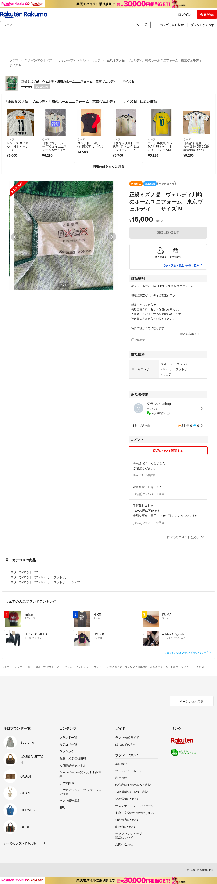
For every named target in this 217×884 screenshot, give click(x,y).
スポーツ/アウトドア (38, 60)
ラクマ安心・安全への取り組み (181, 265)
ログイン (185, 14)
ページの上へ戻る (191, 701)
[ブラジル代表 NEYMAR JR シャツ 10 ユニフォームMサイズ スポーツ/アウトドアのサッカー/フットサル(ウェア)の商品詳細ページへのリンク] (161, 122)
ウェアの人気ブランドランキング (186, 652)
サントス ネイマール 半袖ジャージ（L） (19, 146)
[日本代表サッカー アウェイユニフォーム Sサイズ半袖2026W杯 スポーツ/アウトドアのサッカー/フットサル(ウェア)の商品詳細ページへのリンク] (55, 122)
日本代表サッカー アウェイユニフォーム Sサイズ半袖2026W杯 (55, 148)
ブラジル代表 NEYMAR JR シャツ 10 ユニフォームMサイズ (161, 148)
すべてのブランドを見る (19, 843)
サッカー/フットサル (72, 60)
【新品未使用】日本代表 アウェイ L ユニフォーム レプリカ (126, 148)
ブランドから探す (202, 25)
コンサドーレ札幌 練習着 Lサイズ (90, 144)
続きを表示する (189, 334)
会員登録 (207, 14)
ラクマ (13, 60)
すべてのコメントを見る (183, 537)
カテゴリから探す (172, 25)
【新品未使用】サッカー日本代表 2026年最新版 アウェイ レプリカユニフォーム (196, 149)
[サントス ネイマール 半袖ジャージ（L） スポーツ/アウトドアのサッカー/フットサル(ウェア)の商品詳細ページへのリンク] (20, 122)
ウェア (96, 60)
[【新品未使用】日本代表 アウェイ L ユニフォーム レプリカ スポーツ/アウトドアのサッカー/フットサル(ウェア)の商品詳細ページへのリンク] (126, 122)
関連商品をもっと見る (108, 166)
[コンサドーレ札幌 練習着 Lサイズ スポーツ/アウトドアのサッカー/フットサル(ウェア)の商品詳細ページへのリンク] (90, 122)
